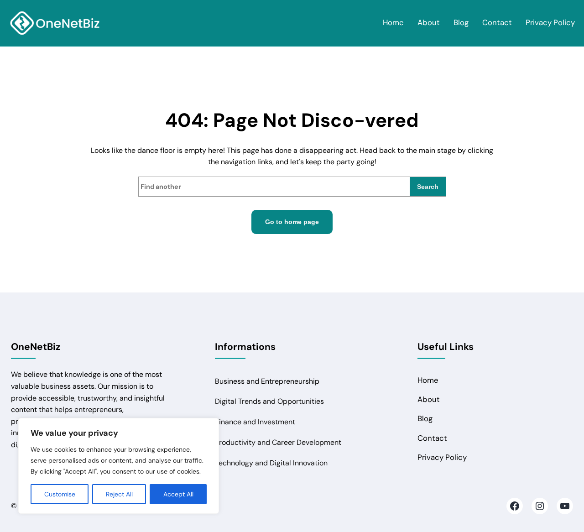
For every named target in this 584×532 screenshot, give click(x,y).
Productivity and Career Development (278, 442)
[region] (118, 466)
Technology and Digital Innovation (271, 463)
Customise (59, 494)
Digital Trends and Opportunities (269, 401)
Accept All (178, 494)
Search (427, 186)
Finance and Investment (255, 422)
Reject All (119, 494)
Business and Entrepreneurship (267, 381)
